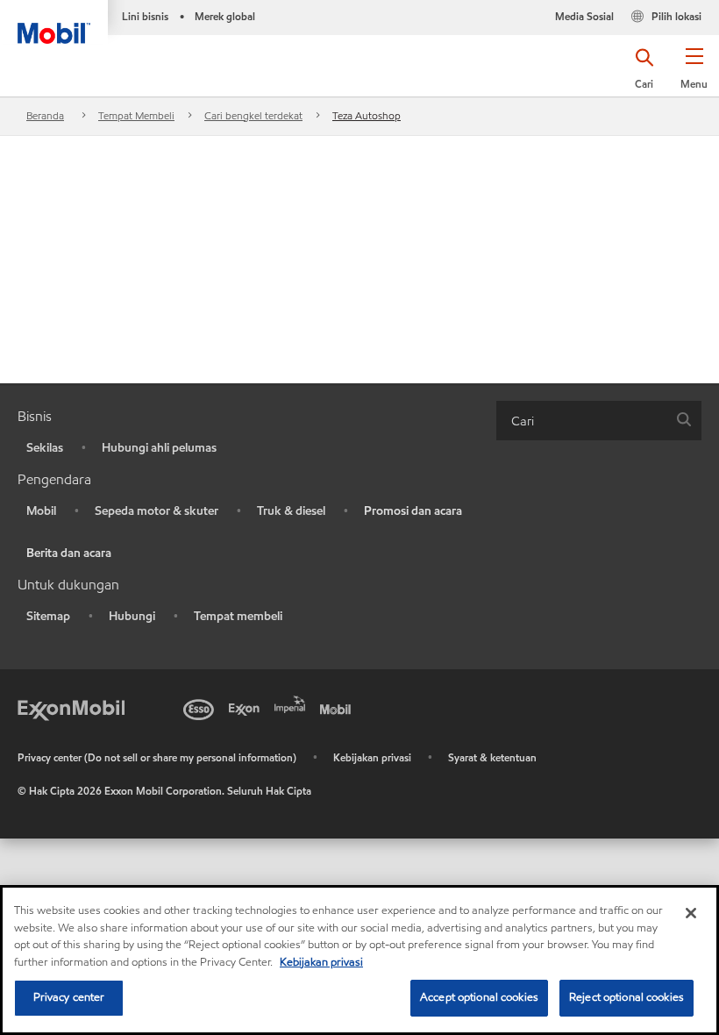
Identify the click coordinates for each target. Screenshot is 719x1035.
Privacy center (69, 997)
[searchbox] (581, 420)
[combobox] (598, 420)
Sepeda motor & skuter (156, 511)
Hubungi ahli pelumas (159, 447)
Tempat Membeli (136, 115)
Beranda (45, 115)
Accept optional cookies (479, 997)
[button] (694, 74)
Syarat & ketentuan (492, 757)
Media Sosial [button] (584, 16)
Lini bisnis (145, 16)
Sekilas (44, 447)
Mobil (41, 511)
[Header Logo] (54, 22)
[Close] (691, 913)
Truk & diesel (291, 511)
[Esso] (202, 708)
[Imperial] (293, 703)
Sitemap (48, 616)
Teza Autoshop (366, 115)
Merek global (225, 16)
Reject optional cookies (626, 997)
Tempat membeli (238, 616)
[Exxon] (247, 708)
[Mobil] (338, 708)
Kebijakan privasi (372, 757)
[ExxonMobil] (71, 708)
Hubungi (132, 616)
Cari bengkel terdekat (253, 115)
